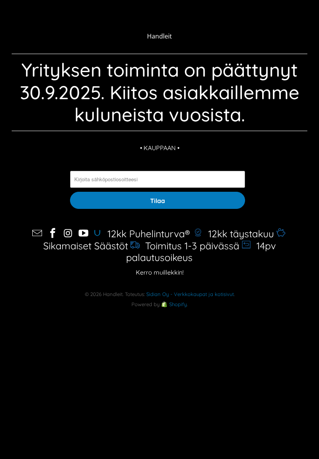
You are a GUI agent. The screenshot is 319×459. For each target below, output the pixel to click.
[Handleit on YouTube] (83, 234)
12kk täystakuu (238, 234)
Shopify (178, 304)
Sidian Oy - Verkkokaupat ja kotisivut (190, 294)
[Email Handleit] (37, 234)
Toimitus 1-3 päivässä (189, 246)
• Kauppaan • (159, 148)
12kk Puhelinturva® (147, 234)
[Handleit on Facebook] (53, 234)
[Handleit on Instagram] (68, 234)
